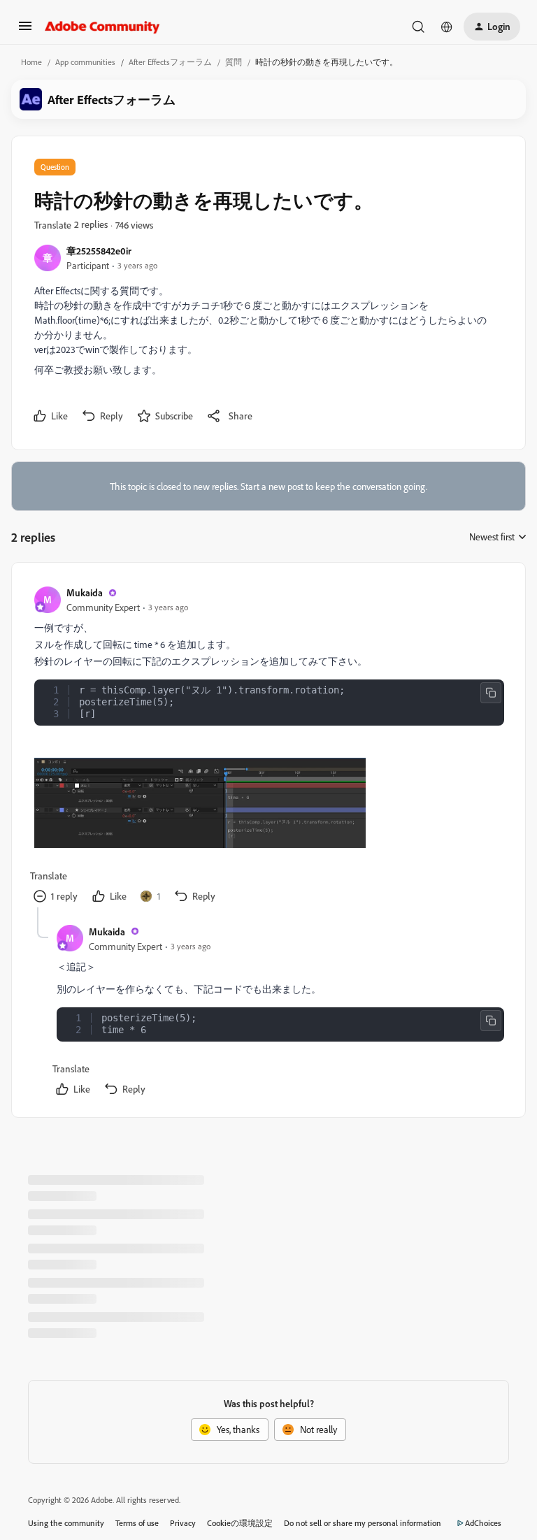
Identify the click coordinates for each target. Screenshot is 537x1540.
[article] (267, 746)
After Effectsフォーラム (170, 62)
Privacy (183, 1523)
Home (31, 62)
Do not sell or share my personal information (362, 1523)
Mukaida (84, 592)
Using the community (66, 1523)
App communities (85, 62)
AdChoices (483, 1523)
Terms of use (137, 1523)
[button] (25, 30)
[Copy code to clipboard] (490, 692)
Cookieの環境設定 (240, 1523)
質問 (233, 62)
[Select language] (447, 26)
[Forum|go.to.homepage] (102, 26)
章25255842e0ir (98, 251)
